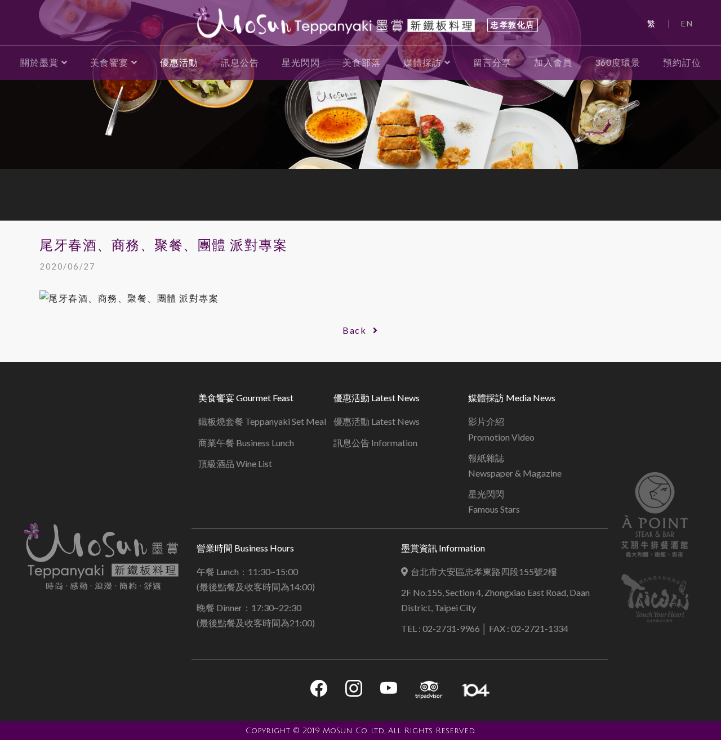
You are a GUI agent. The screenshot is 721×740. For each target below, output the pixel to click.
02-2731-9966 (451, 628)
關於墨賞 (39, 62)
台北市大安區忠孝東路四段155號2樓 (484, 571)
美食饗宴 (109, 62)
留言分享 (492, 62)
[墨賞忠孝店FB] (318, 690)
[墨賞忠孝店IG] (353, 690)
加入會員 (553, 62)
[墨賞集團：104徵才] (475, 690)
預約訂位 (682, 62)
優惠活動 (179, 62)
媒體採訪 (422, 62)
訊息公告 (240, 62)
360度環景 (617, 62)
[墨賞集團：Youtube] (388, 690)
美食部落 (361, 62)
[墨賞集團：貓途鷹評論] (429, 690)
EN (687, 23)
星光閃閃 (301, 62)
